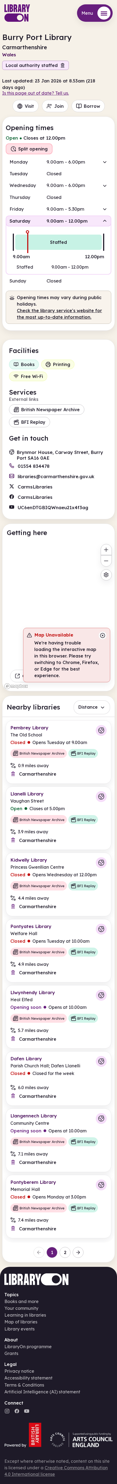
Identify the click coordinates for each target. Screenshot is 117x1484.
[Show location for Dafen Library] (101, 1061)
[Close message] (102, 635)
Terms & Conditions (24, 1385)
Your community (21, 1308)
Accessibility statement (28, 1378)
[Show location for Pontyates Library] (101, 929)
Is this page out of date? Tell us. (35, 93)
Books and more (21, 1301)
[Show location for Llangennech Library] (101, 1118)
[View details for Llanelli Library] (58, 818)
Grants (11, 1353)
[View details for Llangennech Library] (58, 1140)
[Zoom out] (106, 560)
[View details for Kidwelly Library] (58, 884)
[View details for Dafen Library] (58, 1078)
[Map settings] (106, 574)
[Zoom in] (106, 549)
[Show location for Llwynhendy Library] (101, 995)
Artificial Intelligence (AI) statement (42, 1391)
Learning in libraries (25, 1315)
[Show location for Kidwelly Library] (101, 862)
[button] (58, 162)
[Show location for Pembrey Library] (101, 730)
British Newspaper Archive (50, 409)
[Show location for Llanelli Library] (101, 796)
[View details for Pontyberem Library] (58, 1206)
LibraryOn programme (28, 1346)
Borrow (92, 106)
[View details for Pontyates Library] (58, 950)
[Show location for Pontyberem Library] (101, 1184)
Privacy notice (19, 1371)
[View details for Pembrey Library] (58, 752)
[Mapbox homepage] (16, 686)
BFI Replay (33, 422)
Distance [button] (88, 707)
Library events (19, 1329)
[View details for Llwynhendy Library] (58, 1016)
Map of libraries (20, 1322)
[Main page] (17, 13)
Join (59, 106)
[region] (58, 616)
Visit (29, 106)
